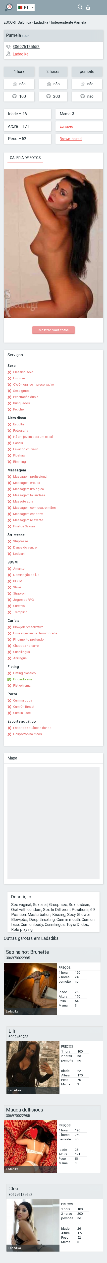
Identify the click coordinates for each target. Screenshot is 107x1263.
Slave (17, 587)
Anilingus (20, 658)
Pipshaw (19, 455)
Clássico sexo (23, 372)
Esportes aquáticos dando (32, 728)
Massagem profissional (30, 476)
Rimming (19, 461)
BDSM (17, 581)
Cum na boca (22, 700)
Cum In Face (22, 713)
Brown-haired (71, 139)
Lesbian (19, 554)
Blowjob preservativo (28, 627)
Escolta (18, 424)
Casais (18, 443)
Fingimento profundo (28, 639)
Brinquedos (21, 403)
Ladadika (41, 22)
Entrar (89, 5)
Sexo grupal (21, 391)
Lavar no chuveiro (25, 449)
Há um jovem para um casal (33, 437)
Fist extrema (22, 685)
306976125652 (26, 46)
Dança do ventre (25, 547)
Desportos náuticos (27, 734)
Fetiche (18, 409)
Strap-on (19, 593)
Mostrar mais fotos (54, 330)
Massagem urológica (28, 489)
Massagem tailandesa (29, 495)
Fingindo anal (23, 679)
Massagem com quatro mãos (34, 507)
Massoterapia (23, 501)
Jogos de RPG (23, 600)
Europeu (66, 126)
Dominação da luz (26, 575)
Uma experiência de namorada (35, 633)
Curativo (19, 606)
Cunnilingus (21, 652)
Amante (18, 568)
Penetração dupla (25, 397)
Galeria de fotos (25, 158)
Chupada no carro (26, 646)
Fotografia (20, 430)
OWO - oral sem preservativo (33, 384)
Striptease (20, 541)
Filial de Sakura (24, 526)
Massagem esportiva (28, 514)
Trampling (20, 612)
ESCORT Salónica (17, 22)
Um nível (19, 378)
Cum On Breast (23, 706)
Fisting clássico (24, 673)
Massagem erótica (26, 483)
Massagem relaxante (28, 520)
